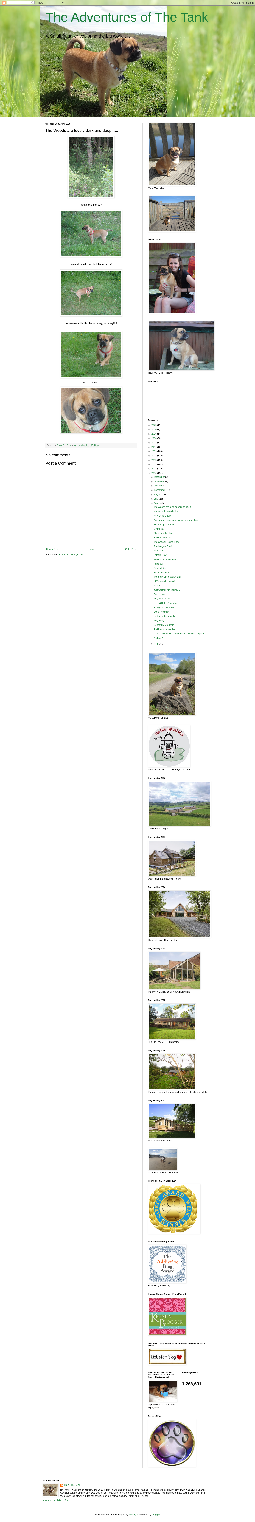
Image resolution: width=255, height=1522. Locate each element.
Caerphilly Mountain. (164, 625)
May (156, 643)
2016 (154, 447)
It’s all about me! (162, 572)
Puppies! (158, 563)
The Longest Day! (163, 546)
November (159, 481)
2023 (154, 425)
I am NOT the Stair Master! (167, 603)
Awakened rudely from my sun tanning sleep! (176, 520)
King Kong (159, 620)
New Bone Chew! (162, 515)
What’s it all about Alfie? (166, 559)
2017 (154, 442)
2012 (154, 464)
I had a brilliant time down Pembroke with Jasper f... (180, 633)
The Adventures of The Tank (126, 17)
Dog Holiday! (160, 568)
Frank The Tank (72, 1485)
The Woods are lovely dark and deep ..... (174, 507)
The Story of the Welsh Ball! (167, 577)
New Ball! (158, 550)
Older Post (130, 549)
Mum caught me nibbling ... (167, 511)
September (160, 490)
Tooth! (157, 585)
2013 (154, 460)
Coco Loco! (159, 594)
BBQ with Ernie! (162, 598)
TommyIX (133, 1514)
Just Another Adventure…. (167, 590)
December (159, 477)
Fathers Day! (160, 555)
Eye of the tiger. (161, 611)
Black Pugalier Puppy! (165, 533)
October (158, 485)
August (158, 494)
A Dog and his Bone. (164, 607)
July (156, 498)
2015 (154, 451)
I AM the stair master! (164, 581)
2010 (154, 473)
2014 (154, 455)
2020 (154, 429)
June (157, 503)
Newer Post (52, 549)
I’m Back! (158, 638)
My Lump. (159, 529)
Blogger (156, 1514)
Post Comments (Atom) (71, 554)
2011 (154, 468)
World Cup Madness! (164, 524)
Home (92, 549)
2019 (154, 434)
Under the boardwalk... (165, 616)
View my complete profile (55, 1500)
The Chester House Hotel (166, 542)
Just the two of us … (164, 537)
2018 (154, 438)
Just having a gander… (165, 629)
